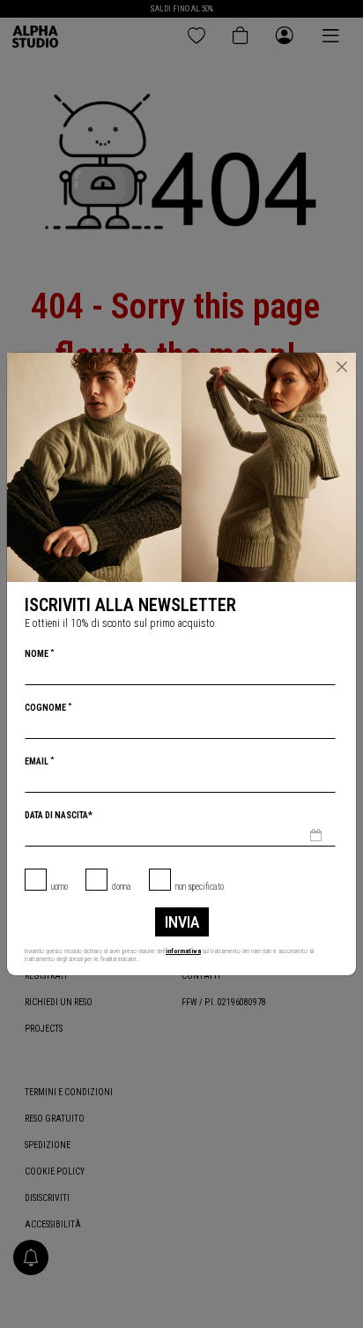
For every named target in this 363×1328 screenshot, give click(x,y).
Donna (121, 887)
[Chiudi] (341, 366)
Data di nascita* (59, 815)
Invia (182, 922)
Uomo (59, 887)
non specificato (199, 887)
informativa (183, 951)
